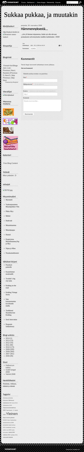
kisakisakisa (13, 420)
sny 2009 (8, 430)
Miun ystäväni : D (9, 175)
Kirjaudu (57, 2)
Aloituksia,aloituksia (8, 398)
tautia (13, 430)
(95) (9, 356)
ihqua (4, 417)
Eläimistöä (5, 400)
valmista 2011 (14, 435)
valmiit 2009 (11, 432)
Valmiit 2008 (10, 374)
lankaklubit (5, 425)
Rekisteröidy (50, 2)
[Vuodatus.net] (10, 449)
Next (13, 70)
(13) (9, 340)
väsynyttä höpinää (8, 437)
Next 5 (7, 75)
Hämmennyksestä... (34, 29)
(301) (10, 354)
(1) (9, 338)
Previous (6, 70)
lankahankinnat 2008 (8, 422)
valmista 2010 (6, 435)
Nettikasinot (30, 2)
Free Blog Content (10, 163)
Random (6, 73)
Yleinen (33, 48)
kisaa (8, 420)
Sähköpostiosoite (33, 84)
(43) (9, 343)
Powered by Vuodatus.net (73, 449)
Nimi (25, 77)
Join (4, 68)
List (8, 68)
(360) (10, 351)
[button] (35, 2)
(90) (9, 345)
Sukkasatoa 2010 (7, 405)
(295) (10, 349)
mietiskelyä (8, 427)
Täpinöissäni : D (10, 410)
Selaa (41, 2)
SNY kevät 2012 (13, 403)
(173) (10, 347)
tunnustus (5, 432)
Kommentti (26, 98)
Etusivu (23, 2)
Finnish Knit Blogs (10, 66)
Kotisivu (39, 91)
